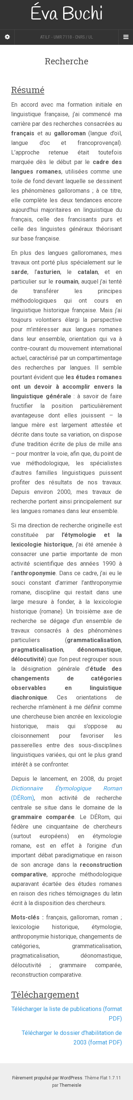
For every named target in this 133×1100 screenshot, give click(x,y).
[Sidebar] (7, 37)
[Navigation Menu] (125, 37)
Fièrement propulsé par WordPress (47, 1078)
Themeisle (70, 1085)
